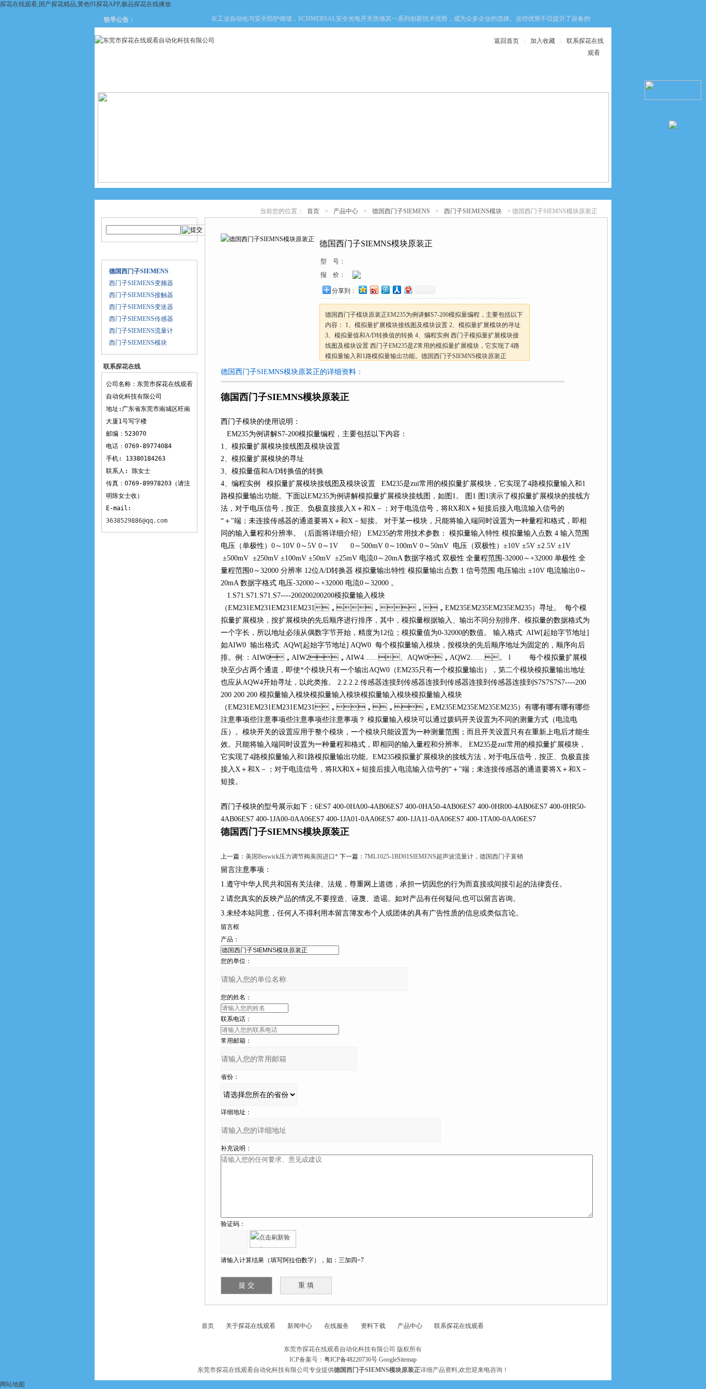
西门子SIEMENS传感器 (141, 318)
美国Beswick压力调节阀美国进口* (291, 856)
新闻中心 (318, 78)
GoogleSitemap (398, 1359)
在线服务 (504, 78)
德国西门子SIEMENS (401, 211)
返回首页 (506, 41)
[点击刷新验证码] (273, 1239)
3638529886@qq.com (136, 520)
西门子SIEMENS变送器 (141, 307)
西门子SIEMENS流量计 (141, 330)
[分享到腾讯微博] (385, 289)
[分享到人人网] (396, 289)
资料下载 (380, 78)
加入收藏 (542, 41)
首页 (313, 211)
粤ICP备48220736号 (350, 1359)
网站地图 (12, 1384)
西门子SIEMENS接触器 (141, 295)
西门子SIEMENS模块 (138, 342)
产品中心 (256, 78)
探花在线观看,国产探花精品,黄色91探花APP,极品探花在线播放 (85, 4)
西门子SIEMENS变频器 (141, 283)
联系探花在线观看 (567, 78)
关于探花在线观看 (195, 78)
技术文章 (442, 78)
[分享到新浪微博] (373, 289)
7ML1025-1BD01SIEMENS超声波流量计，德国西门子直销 (443, 856)
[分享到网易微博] (407, 289)
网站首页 (132, 78)
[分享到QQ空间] (362, 289)
